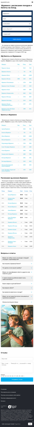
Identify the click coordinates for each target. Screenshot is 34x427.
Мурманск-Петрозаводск (7, 82)
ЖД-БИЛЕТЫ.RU (5, 2)
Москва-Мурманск (6, 139)
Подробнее (17, 424)
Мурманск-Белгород (6, 100)
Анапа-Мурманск (6, 150)
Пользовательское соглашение (8, 392)
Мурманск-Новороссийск (8, 93)
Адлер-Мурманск (6, 129)
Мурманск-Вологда (6, 96)
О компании (3, 389)
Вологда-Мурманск (6, 157)
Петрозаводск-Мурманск (7, 143)
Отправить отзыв (17, 379)
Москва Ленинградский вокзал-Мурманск (7, 165)
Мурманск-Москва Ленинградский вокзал (7, 104)
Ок (30, 424)
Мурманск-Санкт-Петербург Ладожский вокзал (8, 109)
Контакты (3, 401)
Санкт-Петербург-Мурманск (8, 147)
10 (22, 376)
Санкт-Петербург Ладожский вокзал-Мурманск (8, 170)
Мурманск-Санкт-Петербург (8, 86)
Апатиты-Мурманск (6, 132)
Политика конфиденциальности (8, 398)
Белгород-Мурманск (6, 161)
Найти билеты (17, 39)
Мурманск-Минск (6, 75)
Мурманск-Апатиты (6, 71)
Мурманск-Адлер (6, 68)
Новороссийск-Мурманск (8, 154)
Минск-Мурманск (6, 136)
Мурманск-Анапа (6, 89)
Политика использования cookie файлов (10, 395)
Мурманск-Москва (6, 78)
